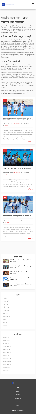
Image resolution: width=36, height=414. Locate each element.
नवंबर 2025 (6, 355)
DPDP (18, 405)
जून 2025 (6, 370)
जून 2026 (6, 340)
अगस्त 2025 (7, 364)
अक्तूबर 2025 (7, 358)
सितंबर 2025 (7, 361)
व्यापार (5, 304)
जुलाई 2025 (6, 367)
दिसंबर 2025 (7, 352)
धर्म (4, 319)
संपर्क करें (18, 402)
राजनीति (6, 310)
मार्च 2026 (6, 349)
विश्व (5, 322)
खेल (5, 298)
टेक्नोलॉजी (6, 316)
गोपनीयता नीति (18, 398)
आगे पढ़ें (30, 141)
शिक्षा (5, 313)
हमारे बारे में (18, 391)
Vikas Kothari (16, 123)
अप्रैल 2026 (7, 346)
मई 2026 (6, 343)
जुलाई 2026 (6, 337)
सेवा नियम (18, 395)
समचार (5, 325)
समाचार (6, 301)
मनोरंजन (6, 307)
